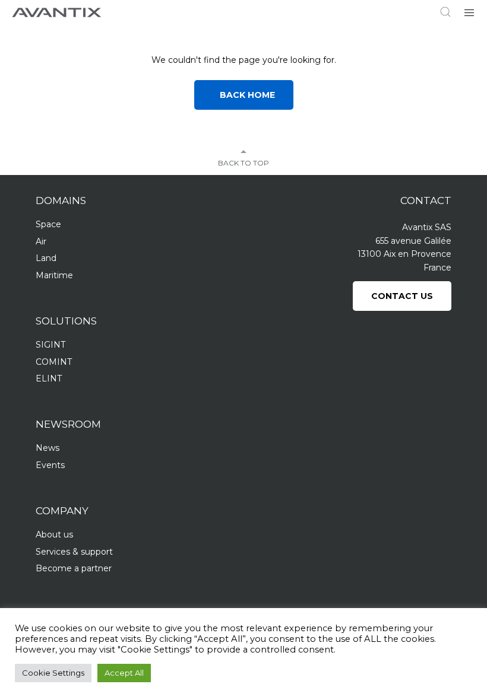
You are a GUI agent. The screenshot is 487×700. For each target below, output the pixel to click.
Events (50, 465)
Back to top (243, 162)
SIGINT (50, 344)
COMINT (54, 362)
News (47, 448)
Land (46, 258)
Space (48, 224)
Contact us (402, 296)
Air (41, 241)
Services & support (74, 551)
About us (54, 534)
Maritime (54, 275)
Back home (244, 95)
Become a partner (74, 568)
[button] (469, 12)
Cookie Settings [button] (53, 672)
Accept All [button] (124, 672)
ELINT (49, 378)
